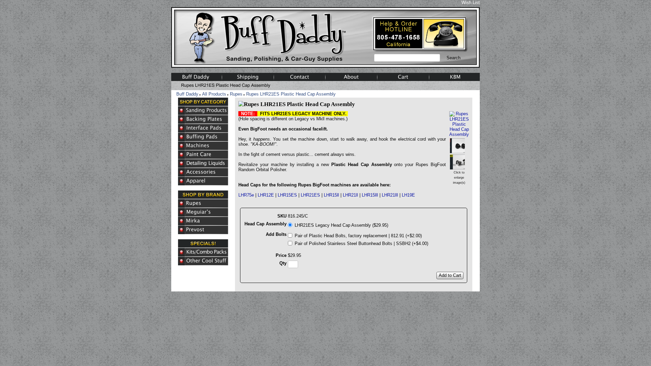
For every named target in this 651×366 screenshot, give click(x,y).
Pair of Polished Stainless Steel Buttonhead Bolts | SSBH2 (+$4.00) (361, 243)
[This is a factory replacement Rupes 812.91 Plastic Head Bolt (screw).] (457, 150)
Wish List (470, 2)
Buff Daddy (187, 94)
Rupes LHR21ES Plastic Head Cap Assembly (291, 94)
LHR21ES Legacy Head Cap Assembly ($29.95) (341, 225)
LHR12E (266, 195)
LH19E (408, 195)
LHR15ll (331, 195)
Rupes (236, 94)
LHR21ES (310, 195)
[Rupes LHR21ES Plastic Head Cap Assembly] (459, 134)
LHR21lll (390, 195)
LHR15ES (287, 195)
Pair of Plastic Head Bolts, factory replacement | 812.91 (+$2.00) (358, 235)
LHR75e (246, 195)
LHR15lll (370, 195)
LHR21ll (350, 195)
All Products (214, 94)
